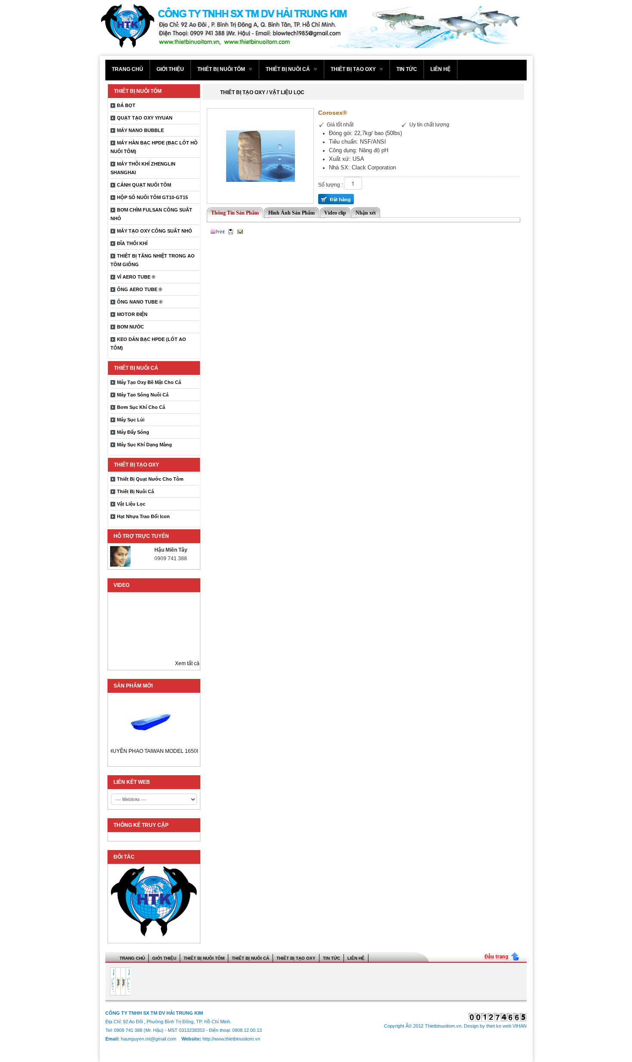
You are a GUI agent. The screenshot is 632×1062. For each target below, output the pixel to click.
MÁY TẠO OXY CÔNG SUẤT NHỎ (154, 230)
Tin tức (406, 69)
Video (121, 585)
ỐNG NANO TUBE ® (140, 301)
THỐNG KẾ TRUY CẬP (141, 825)
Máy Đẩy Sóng (133, 432)
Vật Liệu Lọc (131, 503)
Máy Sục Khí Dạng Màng (144, 444)
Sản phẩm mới (133, 686)
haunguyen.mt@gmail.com (149, 1038)
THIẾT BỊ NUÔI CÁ (288, 69)
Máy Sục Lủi (130, 419)
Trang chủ (127, 69)
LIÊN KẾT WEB (132, 782)
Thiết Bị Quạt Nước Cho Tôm (150, 479)
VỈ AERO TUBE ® (136, 276)
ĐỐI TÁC (124, 857)
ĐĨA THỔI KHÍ (132, 243)
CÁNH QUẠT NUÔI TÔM (144, 184)
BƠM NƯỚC (130, 326)
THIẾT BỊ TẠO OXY (354, 69)
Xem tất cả (187, 663)
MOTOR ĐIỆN (132, 314)
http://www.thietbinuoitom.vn (231, 1038)
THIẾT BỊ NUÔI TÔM (221, 69)
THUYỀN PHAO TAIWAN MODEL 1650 (145, 751)
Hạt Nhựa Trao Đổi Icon (143, 516)
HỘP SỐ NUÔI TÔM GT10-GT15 (152, 197)
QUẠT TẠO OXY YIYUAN (144, 117)
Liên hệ (440, 69)
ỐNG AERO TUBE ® (139, 289)
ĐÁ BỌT (126, 105)
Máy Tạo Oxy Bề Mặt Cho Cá (149, 382)
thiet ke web (498, 1025)
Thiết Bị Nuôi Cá (135, 491)
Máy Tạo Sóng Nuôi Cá (143, 394)
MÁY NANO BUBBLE (140, 130)
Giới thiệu (170, 69)
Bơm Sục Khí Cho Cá (141, 407)
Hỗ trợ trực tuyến (141, 536)
